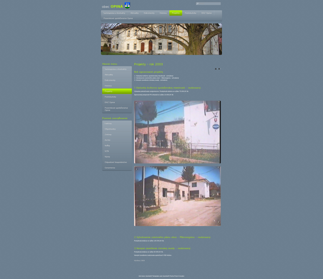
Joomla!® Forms (168, 276)
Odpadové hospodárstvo (116, 162)
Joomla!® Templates (152, 276)
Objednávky (110, 129)
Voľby (107, 145)
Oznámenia (110, 167)
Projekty (176, 13)
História (163, 13)
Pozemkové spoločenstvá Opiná (118, 18)
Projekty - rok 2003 (148, 64)
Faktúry (108, 123)
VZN (107, 151)
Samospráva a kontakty (114, 13)
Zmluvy (108, 134)
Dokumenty (149, 13)
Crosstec (181, 276)
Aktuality (134, 13)
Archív (107, 140)
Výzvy (107, 156)
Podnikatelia (190, 13)
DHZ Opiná (206, 13)
